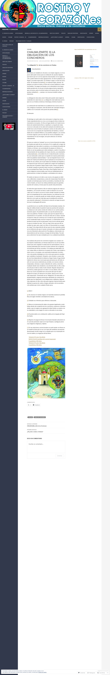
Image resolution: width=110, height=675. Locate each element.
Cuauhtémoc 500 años (35, 341)
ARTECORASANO (19, 33)
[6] (36, 154)
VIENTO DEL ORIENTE (54, 33)
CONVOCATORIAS (90, 37)
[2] (44, 82)
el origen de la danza (7, 33)
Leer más (76, 88)
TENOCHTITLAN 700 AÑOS (37, 337)
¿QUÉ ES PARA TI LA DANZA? (57, 37)
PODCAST (4, 112)
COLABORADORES (32, 37)
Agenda (97, 33)
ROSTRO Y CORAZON (10, 29)
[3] (37, 92)
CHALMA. (73, 37)
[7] (40, 200)
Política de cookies (42, 672)
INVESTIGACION (81, 37)
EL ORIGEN (4, 109)
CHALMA (30, 417)
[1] (27, 291)
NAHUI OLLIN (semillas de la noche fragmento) (42, 339)
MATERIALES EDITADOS (43, 37)
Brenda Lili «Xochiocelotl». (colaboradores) (36, 33)
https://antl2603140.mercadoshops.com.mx (85, 49)
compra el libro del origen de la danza (84, 78)
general (67, 37)
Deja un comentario (57, 61)
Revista (4, 37)
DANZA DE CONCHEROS (40, 417)
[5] (57, 109)
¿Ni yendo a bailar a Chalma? (35, 430)
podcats (63, 33)
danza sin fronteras (73, 33)
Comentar (59, 455)
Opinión (91, 33)
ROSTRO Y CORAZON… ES (20, 37)
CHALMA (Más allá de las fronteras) (36, 425)
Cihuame (10, 37)
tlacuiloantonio (45, 61)
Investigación (83, 33)
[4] (42, 100)
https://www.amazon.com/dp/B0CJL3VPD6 (86, 141)
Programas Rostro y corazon (7, 116)
